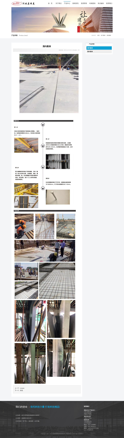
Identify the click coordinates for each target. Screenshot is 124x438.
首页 (98, 35)
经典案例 (92, 3)
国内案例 (109, 35)
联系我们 (109, 3)
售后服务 (101, 3)
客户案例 (103, 35)
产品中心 (67, 3)
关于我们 (59, 3)
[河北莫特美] (23, 3)
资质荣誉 (84, 3)
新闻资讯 (75, 3)
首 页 (50, 3)
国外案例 (22, 388)
